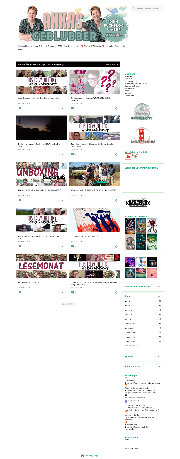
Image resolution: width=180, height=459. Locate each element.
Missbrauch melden (132, 448)
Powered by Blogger (91, 456)
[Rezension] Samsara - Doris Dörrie (137, 427)
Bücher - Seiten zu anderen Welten (137, 388)
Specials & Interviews (132, 86)
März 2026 (129, 319)
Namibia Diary (130, 88)
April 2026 (128, 315)
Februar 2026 (130, 324)
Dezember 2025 (131, 333)
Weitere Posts (68, 304)
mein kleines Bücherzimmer (135, 398)
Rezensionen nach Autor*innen (136, 84)
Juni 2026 (128, 306)
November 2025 (131, 337)
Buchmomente (130, 381)
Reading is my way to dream (135, 405)
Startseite (128, 76)
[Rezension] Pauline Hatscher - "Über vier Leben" (142, 383)
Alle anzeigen (111, 65)
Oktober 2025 (130, 342)
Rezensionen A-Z (131, 81)
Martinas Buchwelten (132, 415)
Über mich (128, 79)
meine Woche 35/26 (132, 400)
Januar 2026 (129, 328)
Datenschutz (129, 95)
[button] (63, 109)
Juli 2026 (128, 301)
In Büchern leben (131, 425)
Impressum (129, 93)
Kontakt (127, 91)
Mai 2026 (128, 310)
